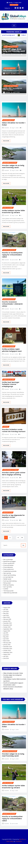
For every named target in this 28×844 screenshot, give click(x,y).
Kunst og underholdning (10, 581)
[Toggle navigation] (14, 25)
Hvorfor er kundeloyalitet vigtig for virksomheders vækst (12, 255)
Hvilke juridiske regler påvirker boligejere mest (12, 350)
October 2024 (7, 650)
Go (23, 545)
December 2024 (7, 646)
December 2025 (7, 623)
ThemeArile (18, 841)
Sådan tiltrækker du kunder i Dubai (13, 70)
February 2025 (7, 642)
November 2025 (7, 625)
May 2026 (5, 613)
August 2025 (6, 631)
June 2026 (6, 611)
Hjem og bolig (7, 573)
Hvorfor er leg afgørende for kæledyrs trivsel (13, 516)
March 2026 (6, 617)
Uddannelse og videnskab (10, 593)
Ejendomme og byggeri (9, 561)
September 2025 (7, 629)
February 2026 (7, 619)
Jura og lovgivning (8, 577)
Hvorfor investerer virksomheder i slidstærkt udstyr (12, 304)
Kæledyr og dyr (7, 579)
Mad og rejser (7, 583)
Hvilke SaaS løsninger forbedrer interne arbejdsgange (10, 384)
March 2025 (6, 641)
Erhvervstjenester (8, 567)
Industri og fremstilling (9, 575)
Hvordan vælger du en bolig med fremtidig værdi (12, 88)
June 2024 (6, 658)
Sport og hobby (7, 587)
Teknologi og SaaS (8, 591)
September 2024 (7, 652)
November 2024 (7, 648)
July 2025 (5, 633)
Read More (6, 140)
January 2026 (6, 621)
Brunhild (8, 54)
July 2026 (5, 609)
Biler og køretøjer (8, 559)
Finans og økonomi (8, 569)
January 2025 (6, 644)
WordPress (22, 839)
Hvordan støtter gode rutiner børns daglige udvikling (13, 473)
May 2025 (5, 637)
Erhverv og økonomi (8, 563)
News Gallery (9, 841)
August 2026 (6, 607)
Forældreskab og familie (9, 571)
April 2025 (6, 639)
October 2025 (7, 627)
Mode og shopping (8, 585)
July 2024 (5, 656)
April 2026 (6, 615)
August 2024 (6, 654)
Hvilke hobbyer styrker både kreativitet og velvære (12, 49)
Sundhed (5, 589)
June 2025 (6, 635)
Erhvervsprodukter (8, 565)
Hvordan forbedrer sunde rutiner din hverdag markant (13, 430)
